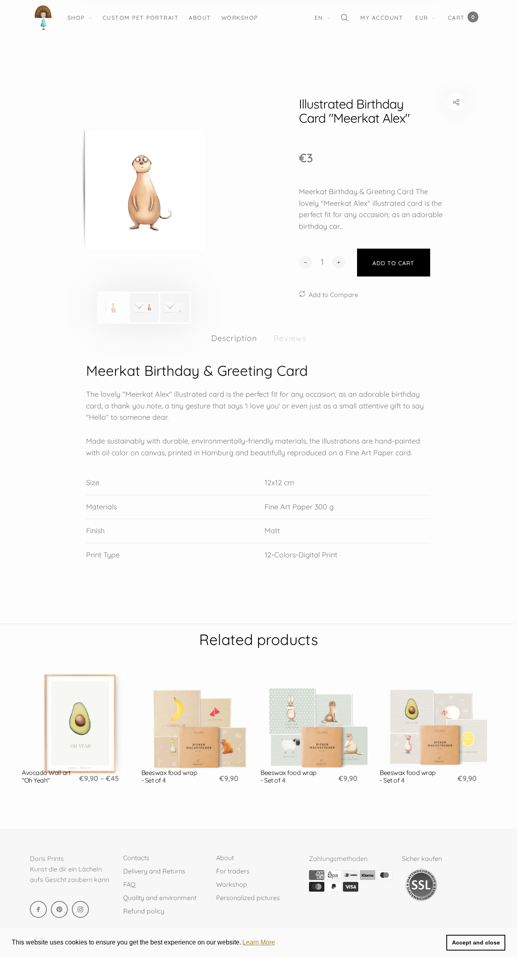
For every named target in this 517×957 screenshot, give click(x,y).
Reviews (289, 338)
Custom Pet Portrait (141, 17)
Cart (461, 17)
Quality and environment (159, 898)
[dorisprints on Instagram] (80, 909)
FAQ (129, 884)
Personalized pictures (248, 898)
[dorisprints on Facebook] (38, 909)
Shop (76, 17)
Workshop (239, 17)
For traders (233, 871)
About (200, 17)
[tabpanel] (144, 189)
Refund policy (143, 911)
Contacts (136, 858)
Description (234, 338)
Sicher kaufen (422, 858)
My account (381, 17)
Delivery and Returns (154, 871)
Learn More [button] (258, 942)
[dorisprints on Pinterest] (59, 909)
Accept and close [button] (476, 942)
